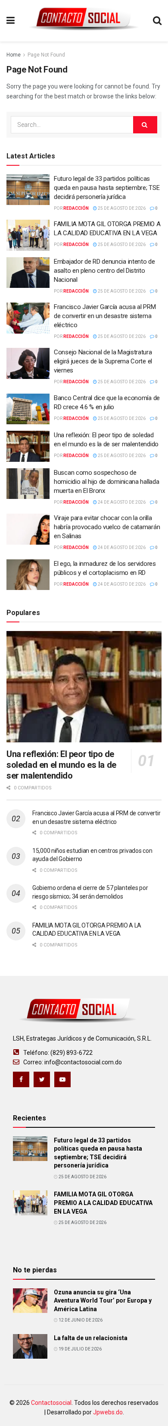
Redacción (76, 208)
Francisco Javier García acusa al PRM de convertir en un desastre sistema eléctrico (105, 316)
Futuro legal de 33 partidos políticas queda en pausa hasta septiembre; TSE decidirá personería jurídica (106, 188)
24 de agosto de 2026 (121, 502)
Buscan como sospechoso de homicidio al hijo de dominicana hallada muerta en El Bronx (106, 482)
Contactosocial (51, 1402)
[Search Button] (145, 124)
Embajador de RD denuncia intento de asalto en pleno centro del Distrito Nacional (104, 271)
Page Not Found (46, 55)
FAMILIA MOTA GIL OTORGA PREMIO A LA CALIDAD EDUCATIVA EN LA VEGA (103, 1203)
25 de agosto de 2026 (121, 208)
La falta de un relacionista (91, 1338)
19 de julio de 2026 (80, 1349)
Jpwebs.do (108, 1412)
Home (13, 55)
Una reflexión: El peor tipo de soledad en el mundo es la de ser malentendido (61, 765)
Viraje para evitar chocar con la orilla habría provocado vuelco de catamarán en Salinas (107, 527)
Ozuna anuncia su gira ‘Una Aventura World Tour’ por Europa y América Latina (103, 1300)
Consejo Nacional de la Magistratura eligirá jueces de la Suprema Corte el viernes (103, 361)
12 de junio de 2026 (80, 1320)
